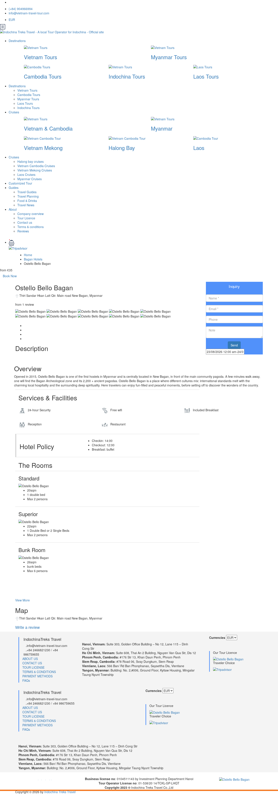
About (13, 209)
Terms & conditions (30, 227)
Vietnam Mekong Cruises (34, 170)
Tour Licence (26, 218)
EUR (12, 19)
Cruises (14, 112)
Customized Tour (20, 183)
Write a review (28, 627)
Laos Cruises (26, 174)
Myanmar (161, 128)
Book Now (10, 276)
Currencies (217, 637)
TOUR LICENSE (33, 667)
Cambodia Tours (42, 76)
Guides (13, 187)
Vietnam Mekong (43, 147)
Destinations (17, 41)
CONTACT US (32, 663)
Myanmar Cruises (29, 179)
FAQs (26, 680)
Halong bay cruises (30, 161)
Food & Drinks (27, 200)
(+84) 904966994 (21, 9)
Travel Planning (28, 196)
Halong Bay (122, 147)
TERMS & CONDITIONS (39, 672)
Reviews (23, 231)
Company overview (30, 214)
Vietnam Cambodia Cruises (36, 166)
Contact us (24, 222)
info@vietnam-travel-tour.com (29, 13)
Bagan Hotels (33, 259)
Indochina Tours (127, 76)
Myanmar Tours (169, 57)
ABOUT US (30, 658)
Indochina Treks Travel (60, 792)
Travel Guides (26, 192)
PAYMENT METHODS (37, 676)
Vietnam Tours (40, 57)
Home (28, 255)
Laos (198, 147)
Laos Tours (206, 76)
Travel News (25, 205)
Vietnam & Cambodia (48, 128)
